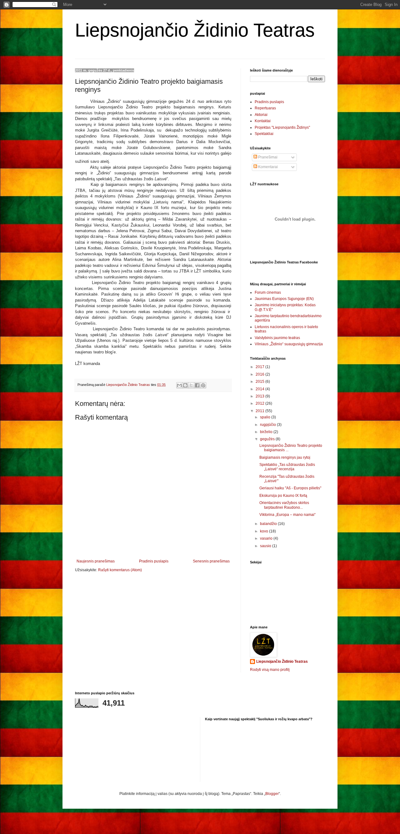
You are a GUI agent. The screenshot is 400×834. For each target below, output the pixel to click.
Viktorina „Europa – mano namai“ (287, 514)
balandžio (269, 524)
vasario (266, 538)
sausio (266, 546)
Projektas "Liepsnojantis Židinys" (282, 127)
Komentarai (267, 167)
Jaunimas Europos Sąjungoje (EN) (284, 299)
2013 (260, 396)
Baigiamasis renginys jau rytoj (284, 457)
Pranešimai (267, 157)
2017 (260, 367)
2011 (260, 411)
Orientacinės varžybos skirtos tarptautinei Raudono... (284, 505)
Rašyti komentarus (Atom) (120, 570)
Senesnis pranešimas (211, 561)
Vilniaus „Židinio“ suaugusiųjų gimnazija (289, 344)
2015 (260, 381)
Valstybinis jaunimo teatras (277, 338)
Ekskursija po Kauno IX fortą (283, 495)
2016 (260, 374)
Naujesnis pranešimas (96, 561)
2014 (260, 389)
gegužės (268, 439)
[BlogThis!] (185, 385)
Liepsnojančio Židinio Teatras (195, 30)
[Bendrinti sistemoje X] (191, 385)
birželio (266, 432)
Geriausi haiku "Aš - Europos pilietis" (290, 488)
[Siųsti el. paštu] (179, 385)
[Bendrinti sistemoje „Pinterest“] (203, 385)
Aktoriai (261, 114)
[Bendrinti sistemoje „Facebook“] (197, 385)
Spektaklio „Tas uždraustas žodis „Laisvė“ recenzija (287, 466)
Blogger (272, 794)
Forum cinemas (268, 292)
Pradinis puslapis (153, 561)
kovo (264, 531)
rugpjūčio (268, 424)
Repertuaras (265, 108)
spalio (265, 417)
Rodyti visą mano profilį (270, 669)
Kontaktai (263, 121)
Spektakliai (264, 134)
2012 (260, 403)
